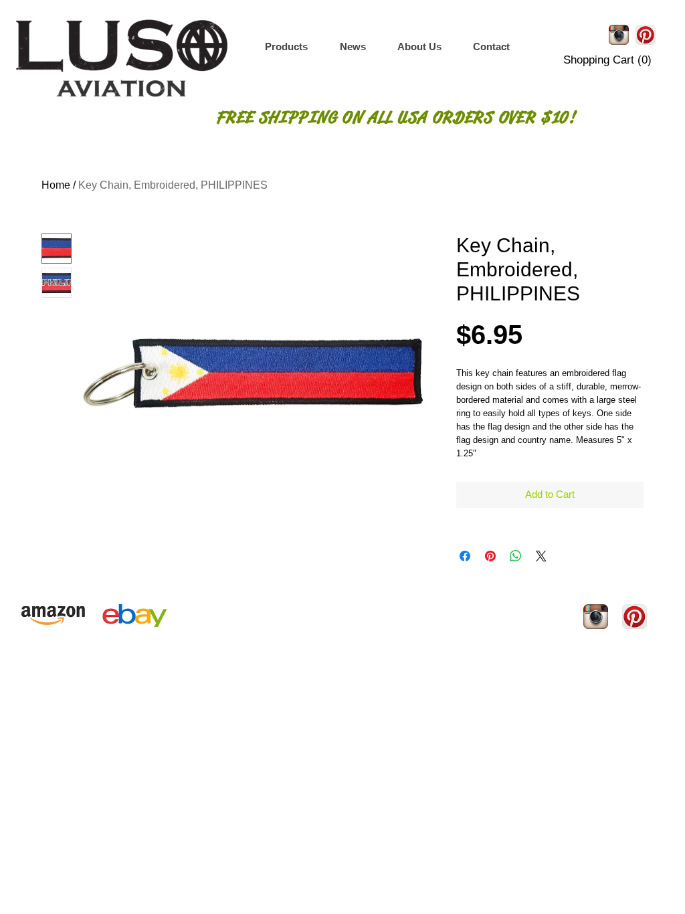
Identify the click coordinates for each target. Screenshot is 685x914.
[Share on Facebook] (465, 556)
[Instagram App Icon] (619, 35)
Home (55, 185)
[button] (286, 46)
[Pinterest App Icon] (645, 35)
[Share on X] (541, 556)
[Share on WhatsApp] (516, 556)
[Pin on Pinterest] (490, 556)
